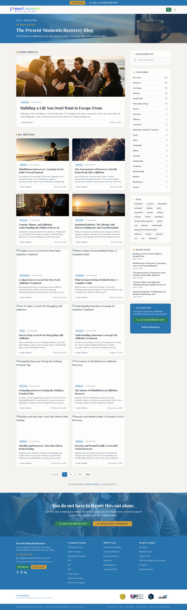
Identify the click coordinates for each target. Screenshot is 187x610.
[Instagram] (21, 572)
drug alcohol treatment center (145, 230)
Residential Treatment (77, 556)
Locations (143, 565)
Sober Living (73, 574)
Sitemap (152, 607)
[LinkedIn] (25, 572)
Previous (55, 474)
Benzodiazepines (110, 556)
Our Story (143, 547)
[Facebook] (17, 572)
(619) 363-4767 (26, 554)
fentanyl (149, 208)
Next (88, 474)
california (159, 234)
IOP (69, 565)
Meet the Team (145, 552)
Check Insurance (150, 327)
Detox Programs (74, 552)
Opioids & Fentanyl (111, 552)
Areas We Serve (146, 569)
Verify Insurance (77, 3)
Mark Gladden (92, 484)
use (135, 238)
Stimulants (107, 560)
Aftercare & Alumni (75, 578)
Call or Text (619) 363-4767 (105, 3)
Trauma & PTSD (110, 569)
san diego (138, 208)
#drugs (160, 212)
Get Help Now (23, 567)
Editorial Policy (141, 607)
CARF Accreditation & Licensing (152, 560)
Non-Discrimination (163, 607)
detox (159, 208)
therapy (144, 225)
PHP (69, 560)
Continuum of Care (75, 547)
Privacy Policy (112, 607)
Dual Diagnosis (109, 565)
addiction (137, 234)
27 (80, 474)
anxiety (159, 221)
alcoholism (153, 238)
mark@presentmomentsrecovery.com (34, 558)
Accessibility (130, 607)
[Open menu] (174, 9)
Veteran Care (144, 556)
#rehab (148, 234)
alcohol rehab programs (143, 221)
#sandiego (159, 217)
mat (135, 225)
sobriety (137, 217)
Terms (121, 607)
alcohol (148, 217)
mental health (157, 225)
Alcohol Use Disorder (112, 547)
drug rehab (138, 212)
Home (18, 20)
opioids (150, 212)
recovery (150, 204)
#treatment (162, 204)
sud (143, 238)
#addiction (138, 204)
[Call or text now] (168, 10)
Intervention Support (76, 582)
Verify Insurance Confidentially (114, 524)
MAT (69, 569)
